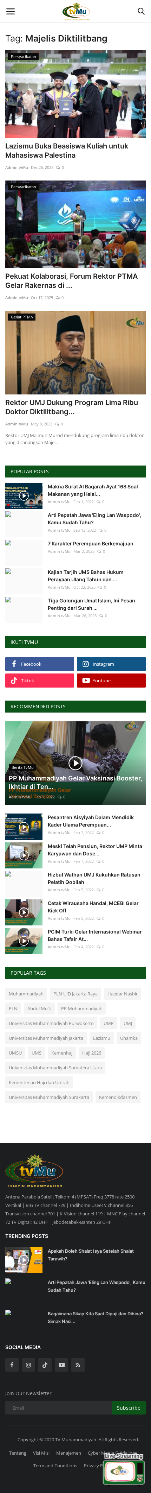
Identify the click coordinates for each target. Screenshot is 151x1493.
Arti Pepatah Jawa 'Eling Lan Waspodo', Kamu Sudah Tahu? (94, 518)
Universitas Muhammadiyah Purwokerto (51, 1023)
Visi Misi (41, 1453)
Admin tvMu (16, 167)
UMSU (15, 1053)
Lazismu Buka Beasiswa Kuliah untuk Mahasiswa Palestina (66, 150)
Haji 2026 (91, 1053)
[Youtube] (61, 1365)
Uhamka (129, 1038)
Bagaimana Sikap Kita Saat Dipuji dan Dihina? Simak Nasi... (95, 1317)
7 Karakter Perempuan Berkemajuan (90, 543)
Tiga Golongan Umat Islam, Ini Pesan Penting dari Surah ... (91, 604)
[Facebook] (12, 1365)
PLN (13, 1008)
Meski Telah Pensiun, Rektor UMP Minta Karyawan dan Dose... (95, 849)
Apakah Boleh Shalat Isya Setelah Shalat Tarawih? (91, 1254)
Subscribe (128, 1407)
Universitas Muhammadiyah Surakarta (49, 1097)
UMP (109, 1023)
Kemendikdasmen (118, 1097)
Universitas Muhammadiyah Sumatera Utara (55, 1067)
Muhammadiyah (26, 994)
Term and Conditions (55, 1465)
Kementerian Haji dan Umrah (39, 1082)
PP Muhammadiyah (82, 1008)
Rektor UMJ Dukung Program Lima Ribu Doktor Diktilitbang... (71, 407)
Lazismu (101, 1038)
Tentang (17, 1453)
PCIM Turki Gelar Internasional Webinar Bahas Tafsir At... (95, 935)
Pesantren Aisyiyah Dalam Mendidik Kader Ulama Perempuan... (91, 821)
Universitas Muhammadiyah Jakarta (46, 1038)
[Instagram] (28, 1365)
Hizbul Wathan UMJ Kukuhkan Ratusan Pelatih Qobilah (94, 878)
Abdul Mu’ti (39, 1008)
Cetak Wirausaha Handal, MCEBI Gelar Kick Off (93, 906)
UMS (36, 1053)
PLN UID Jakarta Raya (75, 994)
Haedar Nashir (122, 994)
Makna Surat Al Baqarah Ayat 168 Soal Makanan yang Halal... (93, 490)
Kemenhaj (61, 1053)
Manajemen (68, 1453)
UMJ (128, 1023)
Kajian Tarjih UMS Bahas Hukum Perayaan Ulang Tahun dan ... (86, 575)
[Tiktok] (45, 1365)
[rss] (78, 1365)
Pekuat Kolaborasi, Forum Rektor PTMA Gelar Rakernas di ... (71, 281)
